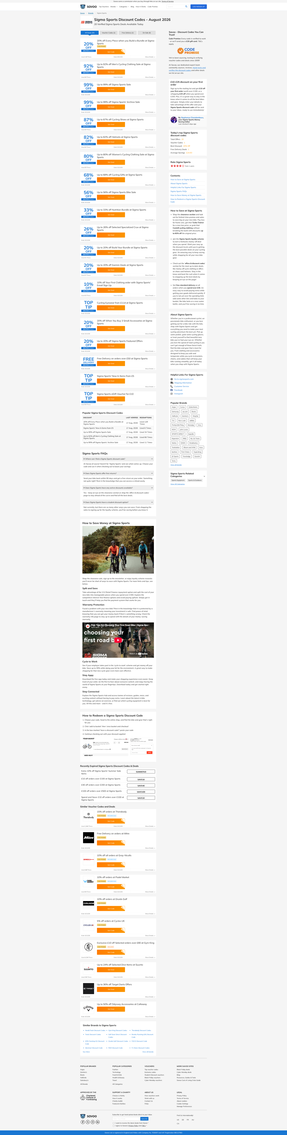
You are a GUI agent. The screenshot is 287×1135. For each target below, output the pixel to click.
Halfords (175, 416)
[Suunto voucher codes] (88, 968)
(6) (147, 33)
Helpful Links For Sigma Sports (183, 187)
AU (193, 1120)
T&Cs (144, 1126)
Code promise (102, 46)
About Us (149, 1092)
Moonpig (191, 425)
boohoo (174, 452)
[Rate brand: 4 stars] (180, 166)
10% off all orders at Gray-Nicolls (114, 855)
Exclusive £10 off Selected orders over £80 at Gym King (125, 942)
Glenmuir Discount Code (94, 1048)
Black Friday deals (183, 1070)
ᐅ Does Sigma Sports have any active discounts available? (108, 488)
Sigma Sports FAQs (179, 191)
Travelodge (186, 456)
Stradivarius (193, 443)
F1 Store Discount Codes (141, 1048)
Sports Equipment (178, 480)
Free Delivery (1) (128, 33)
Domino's (185, 416)
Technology (116, 1072)
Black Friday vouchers (152, 1078)
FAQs (147, 1104)
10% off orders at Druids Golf (112, 899)
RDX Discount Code (115, 1048)
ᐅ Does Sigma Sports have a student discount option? (106, 502)
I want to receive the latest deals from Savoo (132, 1123)
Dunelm (197, 456)
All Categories (117, 1084)
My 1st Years (195, 438)
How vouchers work (152, 1096)
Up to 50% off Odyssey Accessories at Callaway (122, 1004)
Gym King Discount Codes (117, 1030)
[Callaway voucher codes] (88, 1008)
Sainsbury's (84, 1080)
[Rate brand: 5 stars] (183, 166)
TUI (173, 421)
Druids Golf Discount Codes (118, 1041)
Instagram (178, 393)
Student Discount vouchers (154, 1075)
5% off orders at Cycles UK (111, 921)
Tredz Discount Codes (93, 1034)
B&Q (184, 438)
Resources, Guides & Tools (186, 1078)
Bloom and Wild (189, 447)
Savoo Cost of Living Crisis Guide (189, 1080)
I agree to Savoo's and (131, 1126)
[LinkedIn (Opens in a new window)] (98, 1122)
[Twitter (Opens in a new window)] (88, 1122)
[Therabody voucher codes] (88, 815)
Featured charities (118, 1104)
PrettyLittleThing (178, 425)
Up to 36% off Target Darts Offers (114, 984)
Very (199, 425)
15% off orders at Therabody (112, 811)
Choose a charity (118, 1096)
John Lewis (184, 429)
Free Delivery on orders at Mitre (113, 833)
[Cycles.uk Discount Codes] (88, 925)
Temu (174, 461)
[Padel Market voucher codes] (88, 881)
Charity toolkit (117, 1101)
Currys (182, 407)
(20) (89, 33)
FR (188, 1120)
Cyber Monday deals (184, 1072)
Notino (174, 443)
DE (183, 1120)
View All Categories (178, 484)
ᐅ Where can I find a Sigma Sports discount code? (104, 459)
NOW (174, 429)
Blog (178, 1075)
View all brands (176, 465)
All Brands (84, 1084)
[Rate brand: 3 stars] (177, 166)
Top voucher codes (151, 1070)
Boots (194, 412)
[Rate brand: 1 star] (172, 166)
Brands (90, 13)
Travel (114, 1080)
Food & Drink (117, 1075)
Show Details (149, 57)
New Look (182, 421)
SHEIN (182, 443)
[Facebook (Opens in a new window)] (83, 1122)
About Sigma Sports (179, 183)
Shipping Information (183, 383)
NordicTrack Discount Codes (95, 1030)
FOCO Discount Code (139, 1041)
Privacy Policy (182, 1096)
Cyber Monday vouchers (153, 1080)
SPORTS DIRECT (178, 434)
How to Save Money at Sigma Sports (186, 195)
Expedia (191, 434)
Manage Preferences (184, 1106)
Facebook (178, 390)
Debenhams (193, 407)
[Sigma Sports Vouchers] (86, 22)
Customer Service (181, 386)
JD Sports (175, 456)
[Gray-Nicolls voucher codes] (88, 859)
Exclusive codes (150, 1072)
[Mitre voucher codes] (88, 837)
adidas (192, 421)
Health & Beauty (118, 1078)
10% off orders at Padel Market (113, 877)
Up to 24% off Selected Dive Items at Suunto (120, 964)
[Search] (186, 7)
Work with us (149, 1098)
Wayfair (195, 416)
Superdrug (197, 452)
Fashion (115, 1070)
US (178, 1120)
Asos (201, 447)
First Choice (185, 452)
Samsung (175, 412)
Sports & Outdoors (195, 480)
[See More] (203, 476)
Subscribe (144, 1119)
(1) (108, 33)
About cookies (182, 1101)
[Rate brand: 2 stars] (174, 166)
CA (178, 1124)
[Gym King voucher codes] (88, 947)
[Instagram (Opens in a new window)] (93, 1122)
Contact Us (149, 1101)
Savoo (82, 13)
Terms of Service (168, 1)
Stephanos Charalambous (192, 117)
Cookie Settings (182, 1104)
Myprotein (175, 438)
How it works (117, 1098)
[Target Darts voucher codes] (88, 988)
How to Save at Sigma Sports (183, 179)
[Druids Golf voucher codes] (88, 903)
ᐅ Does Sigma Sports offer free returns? (100, 473)
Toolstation (176, 447)
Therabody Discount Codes (141, 1030)
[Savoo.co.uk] (88, 6)
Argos (174, 407)
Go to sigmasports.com (184, 379)
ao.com (185, 412)
